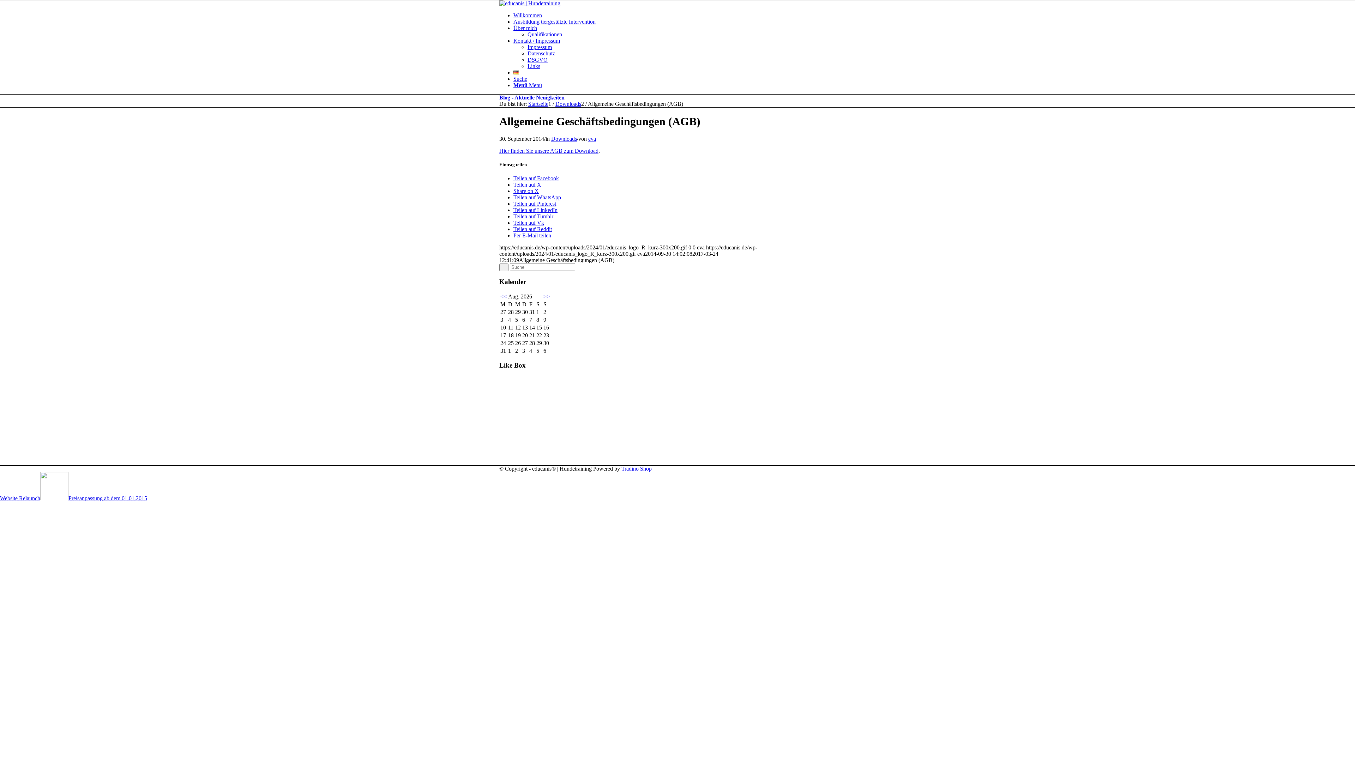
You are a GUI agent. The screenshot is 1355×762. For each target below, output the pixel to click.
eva (592, 139)
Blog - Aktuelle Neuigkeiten (532, 98)
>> (546, 297)
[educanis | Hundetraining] (529, 3)
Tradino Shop (636, 469)
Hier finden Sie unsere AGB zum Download (548, 151)
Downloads (564, 139)
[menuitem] (684, 15)
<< (503, 297)
